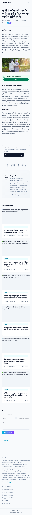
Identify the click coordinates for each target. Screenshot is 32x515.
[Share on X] (11, 165)
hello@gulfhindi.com (12, 482)
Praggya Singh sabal (23, 235)
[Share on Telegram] (22, 165)
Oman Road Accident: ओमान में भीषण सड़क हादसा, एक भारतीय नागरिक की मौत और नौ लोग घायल (16, 264)
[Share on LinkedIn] (18, 165)
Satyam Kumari (6, 20)
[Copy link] (25, 165)
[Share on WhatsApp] (7, 165)
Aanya (26, 269)
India (9, 22)
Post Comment (8, 432)
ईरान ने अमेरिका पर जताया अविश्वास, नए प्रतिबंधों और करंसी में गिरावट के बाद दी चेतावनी (14, 361)
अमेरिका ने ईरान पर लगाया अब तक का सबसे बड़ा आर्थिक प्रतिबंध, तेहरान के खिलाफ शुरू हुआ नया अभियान (15, 395)
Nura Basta (25, 333)
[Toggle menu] (28, 2)
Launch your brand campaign (13, 155)
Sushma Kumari (24, 301)
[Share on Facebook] (14, 165)
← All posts (5, 440)
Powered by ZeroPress (16, 512)
